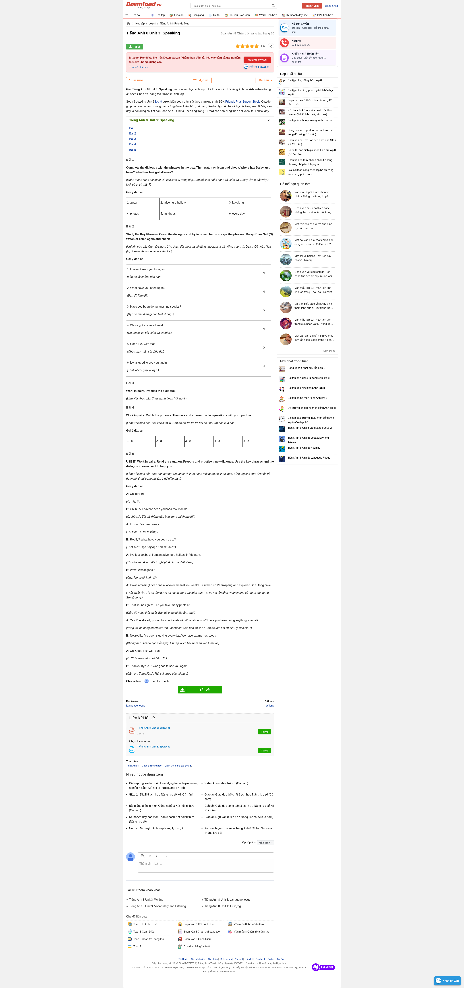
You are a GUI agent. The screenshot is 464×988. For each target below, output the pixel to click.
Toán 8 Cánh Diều (143, 931)
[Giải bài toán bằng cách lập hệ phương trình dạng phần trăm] (282, 172)
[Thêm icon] (142, 856)
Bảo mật (239, 959)
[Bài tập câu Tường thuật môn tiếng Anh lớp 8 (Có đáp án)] (282, 419)
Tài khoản (183, 959)
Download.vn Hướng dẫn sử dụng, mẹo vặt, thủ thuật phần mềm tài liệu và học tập (143, 6)
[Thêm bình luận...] (206, 865)
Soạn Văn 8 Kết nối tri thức (199, 924)
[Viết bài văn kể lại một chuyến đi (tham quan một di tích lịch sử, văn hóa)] (282, 112)
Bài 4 (132, 144)
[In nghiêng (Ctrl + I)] (157, 856)
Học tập (140, 23)
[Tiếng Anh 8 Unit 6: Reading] (282, 449)
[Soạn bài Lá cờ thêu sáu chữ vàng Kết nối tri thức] (282, 102)
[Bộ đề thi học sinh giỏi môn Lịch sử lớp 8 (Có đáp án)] (282, 152)
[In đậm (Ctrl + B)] (150, 856)
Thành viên (312, 5)
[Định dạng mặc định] (165, 856)
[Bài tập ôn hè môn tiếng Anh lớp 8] (282, 399)
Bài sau (264, 80)
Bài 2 (132, 133)
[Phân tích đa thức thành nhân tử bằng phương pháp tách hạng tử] (282, 162)
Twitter (271, 959)
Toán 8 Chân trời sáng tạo (148, 939)
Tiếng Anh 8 (132, 765)
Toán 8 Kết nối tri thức (146, 924)
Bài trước (137, 80)
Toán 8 (137, 946)
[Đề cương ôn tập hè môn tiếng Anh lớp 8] (282, 409)
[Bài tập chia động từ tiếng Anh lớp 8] (282, 379)
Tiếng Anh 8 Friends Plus (174, 23)
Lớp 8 (152, 23)
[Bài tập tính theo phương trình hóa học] (282, 122)
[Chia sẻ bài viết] (271, 46)
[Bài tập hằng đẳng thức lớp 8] (282, 82)
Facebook (260, 959)
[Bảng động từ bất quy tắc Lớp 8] (282, 369)
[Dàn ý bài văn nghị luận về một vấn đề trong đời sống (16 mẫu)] (282, 132)
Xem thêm (329, 350)
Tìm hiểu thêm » (138, 67)
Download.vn (128, 24)
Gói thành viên (198, 959)
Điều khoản (226, 959)
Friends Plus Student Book (242, 101)
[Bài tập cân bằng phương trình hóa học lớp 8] (282, 92)
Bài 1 (132, 128)
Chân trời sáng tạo (151, 765)
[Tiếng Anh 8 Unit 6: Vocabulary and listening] (282, 439)
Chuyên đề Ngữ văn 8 (197, 946)
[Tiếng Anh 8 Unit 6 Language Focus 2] (282, 429)
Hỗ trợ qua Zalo (259, 66)
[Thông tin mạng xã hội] (323, 972)
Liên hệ (249, 959)
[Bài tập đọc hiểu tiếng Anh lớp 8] (282, 389)
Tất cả (136, 14)
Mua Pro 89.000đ (257, 59)
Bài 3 (132, 138)
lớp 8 (158, 101)
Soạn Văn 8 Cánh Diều (197, 939)
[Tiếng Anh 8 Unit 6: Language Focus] (282, 459)
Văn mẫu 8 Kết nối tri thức (249, 924)
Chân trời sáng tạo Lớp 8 (178, 765)
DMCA (280, 959)
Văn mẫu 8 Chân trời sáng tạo (251, 931)
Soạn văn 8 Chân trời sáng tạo (202, 931)
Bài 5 (132, 149)
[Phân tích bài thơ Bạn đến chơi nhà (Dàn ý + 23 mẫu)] (282, 142)
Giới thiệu (213, 959)
